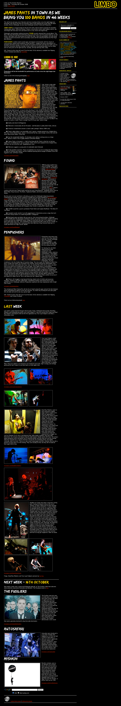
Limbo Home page (16, 701)
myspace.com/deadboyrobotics (12, 465)
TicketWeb (24, 52)
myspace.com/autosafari (48, 651)
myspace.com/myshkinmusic (50, 683)
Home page (11, 6)
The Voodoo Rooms (66, 87)
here (28, 75)
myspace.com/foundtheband (12, 227)
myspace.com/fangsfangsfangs (12, 573)
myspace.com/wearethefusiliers (12, 624)
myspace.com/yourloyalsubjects (13, 386)
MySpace (70, 37)
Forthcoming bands (27, 701)
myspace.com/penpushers (11, 286)
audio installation (50, 169)
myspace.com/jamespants (11, 155)
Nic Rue (41, 576)
